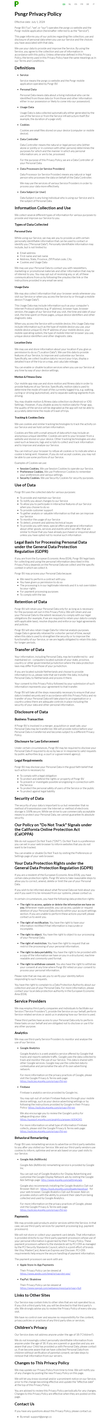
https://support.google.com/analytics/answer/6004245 (51, 1119)
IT (94, 4)
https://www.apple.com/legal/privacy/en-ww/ (45, 1273)
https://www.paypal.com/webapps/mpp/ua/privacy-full (50, 1288)
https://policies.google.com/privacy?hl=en (43, 1081)
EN (64, 4)
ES (76, 4)
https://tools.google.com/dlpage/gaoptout (64, 1188)
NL (70, 4)
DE (87, 4)
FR (82, 4)
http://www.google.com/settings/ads (61, 1179)
